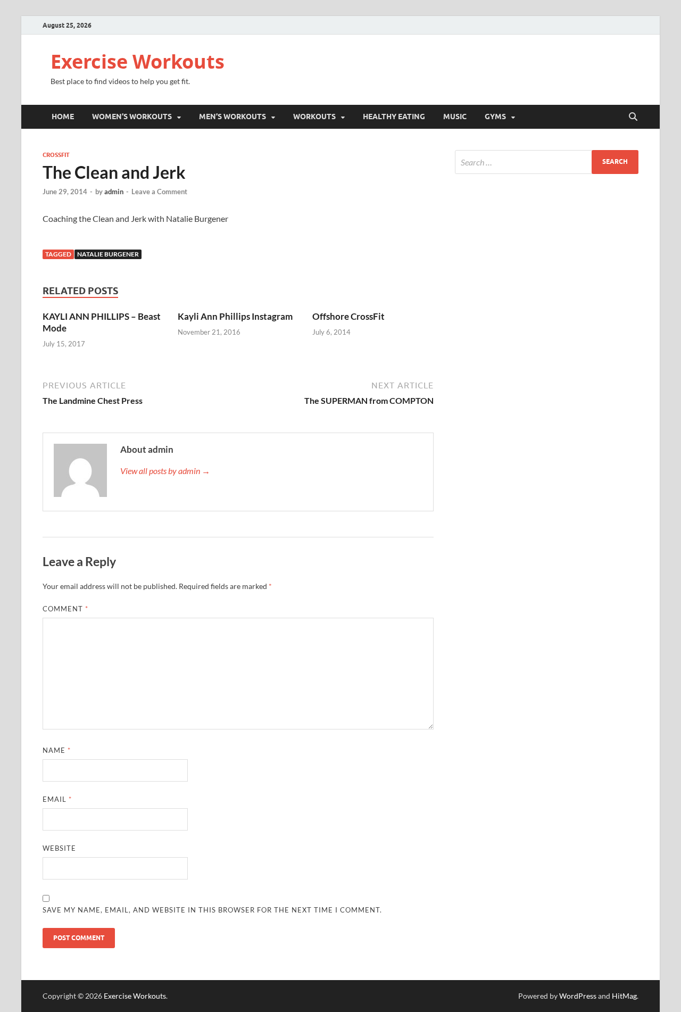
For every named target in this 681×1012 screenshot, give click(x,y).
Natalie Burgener (108, 254)
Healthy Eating (394, 116)
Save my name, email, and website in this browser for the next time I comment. (212, 910)
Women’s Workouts (132, 116)
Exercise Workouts (138, 61)
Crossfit (56, 155)
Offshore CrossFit (348, 316)
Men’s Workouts (232, 116)
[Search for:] (546, 162)
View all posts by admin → (165, 471)
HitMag (624, 995)
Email (57, 799)
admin (113, 191)
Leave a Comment (159, 191)
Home (63, 116)
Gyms (495, 116)
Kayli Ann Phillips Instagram (235, 316)
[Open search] (633, 117)
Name (57, 750)
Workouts (314, 116)
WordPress (577, 995)
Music (455, 116)
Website (59, 848)
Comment (65, 608)
